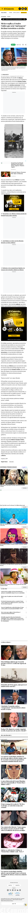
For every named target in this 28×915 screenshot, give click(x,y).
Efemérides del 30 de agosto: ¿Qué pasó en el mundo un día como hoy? (14, 685)
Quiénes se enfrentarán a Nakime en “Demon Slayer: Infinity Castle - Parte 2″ (12, 850)
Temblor (10, 12)
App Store (10, 885)
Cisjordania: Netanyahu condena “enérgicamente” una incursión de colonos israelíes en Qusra (13, 707)
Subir (13, 903)
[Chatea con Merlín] (20, 9)
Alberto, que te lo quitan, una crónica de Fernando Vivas (12, 597)
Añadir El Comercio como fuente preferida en (14, 19)
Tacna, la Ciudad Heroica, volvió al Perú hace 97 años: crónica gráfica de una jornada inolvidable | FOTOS (12, 608)
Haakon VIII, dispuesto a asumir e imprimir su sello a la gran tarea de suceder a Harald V (13, 729)
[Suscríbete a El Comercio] (22, 9)
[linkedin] (17, 890)
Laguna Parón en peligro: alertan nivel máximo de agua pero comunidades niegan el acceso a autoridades (13, 592)
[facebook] (8, 890)
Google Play (17, 885)
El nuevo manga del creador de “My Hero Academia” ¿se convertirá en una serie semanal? (13, 805)
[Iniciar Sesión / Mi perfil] (25, 9)
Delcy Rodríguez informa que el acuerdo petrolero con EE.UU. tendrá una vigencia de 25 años (13, 663)
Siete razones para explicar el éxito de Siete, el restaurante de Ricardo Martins (10, 613)
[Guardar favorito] (23, 45)
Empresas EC (23, 12)
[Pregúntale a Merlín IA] (25, 904)
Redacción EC (6, 74)
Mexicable (11, 461)
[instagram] (13, 890)
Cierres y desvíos (16, 12)
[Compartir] (25, 45)
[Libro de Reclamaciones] (17, 894)
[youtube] (15, 890)
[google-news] (20, 890)
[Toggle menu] (2, 9)
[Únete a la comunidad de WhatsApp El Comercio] (13, 45)
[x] (10, 890)
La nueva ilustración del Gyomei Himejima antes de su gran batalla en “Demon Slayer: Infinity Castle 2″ (13, 782)
